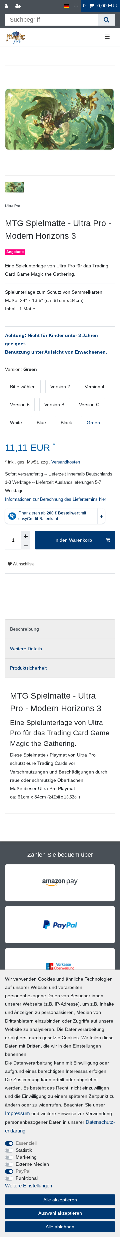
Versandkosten (65, 462)
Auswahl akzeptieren (60, 1213)
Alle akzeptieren (60, 1199)
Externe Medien (32, 1164)
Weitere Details (26, 648)
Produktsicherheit (28, 668)
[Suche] (106, 20)
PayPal (23, 1171)
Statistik (24, 1150)
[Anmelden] (7, 6)
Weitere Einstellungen (28, 1185)
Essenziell (26, 1143)
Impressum (17, 1113)
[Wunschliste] (76, 6)
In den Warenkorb (73, 540)
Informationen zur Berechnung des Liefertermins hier (55, 499)
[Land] (66, 6)
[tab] (60, 629)
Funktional (27, 1178)
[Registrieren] (18, 6)
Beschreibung (24, 629)
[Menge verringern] (25, 544)
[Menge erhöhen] (25, 535)
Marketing (26, 1157)
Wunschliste (23, 564)
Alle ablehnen (60, 1226)
